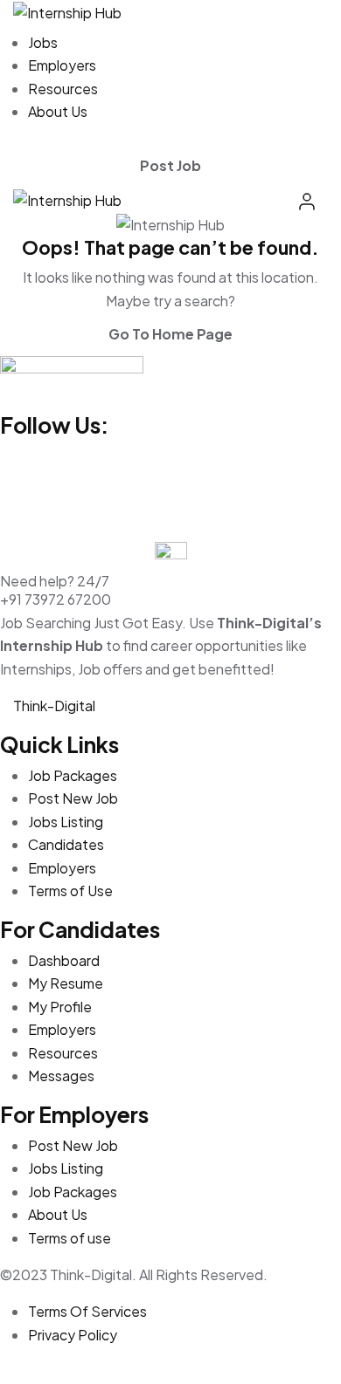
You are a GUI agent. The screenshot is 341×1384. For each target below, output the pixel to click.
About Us (57, 111)
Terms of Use (70, 890)
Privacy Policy (72, 1335)
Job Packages (72, 775)
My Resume (65, 983)
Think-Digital (54, 705)
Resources (63, 88)
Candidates (66, 844)
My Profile (60, 1006)
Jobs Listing (65, 821)
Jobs (43, 42)
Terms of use (69, 1238)
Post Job (170, 165)
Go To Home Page (170, 334)
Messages (61, 1075)
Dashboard (64, 960)
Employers (62, 65)
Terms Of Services (87, 1311)
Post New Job (73, 798)
